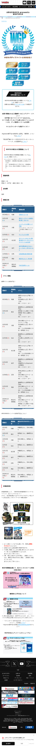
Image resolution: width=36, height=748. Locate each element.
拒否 (22, 743)
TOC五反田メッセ (24, 265)
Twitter (14, 664)
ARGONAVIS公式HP (24, 624)
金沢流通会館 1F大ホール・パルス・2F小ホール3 (26, 248)
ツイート (4, 21)
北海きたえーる (23, 214)
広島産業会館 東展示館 (25, 254)
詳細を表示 (31, 743)
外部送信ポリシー (18, 712)
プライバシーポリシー (18, 711)
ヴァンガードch (24, 2)
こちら (19, 136)
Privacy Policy (30, 739)
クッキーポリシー (18, 714)
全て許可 (8, 743)
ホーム (2, 18)
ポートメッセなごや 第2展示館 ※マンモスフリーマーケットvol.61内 (26, 240)
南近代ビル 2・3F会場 (25, 258)
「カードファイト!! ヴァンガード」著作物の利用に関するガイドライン (18, 715)
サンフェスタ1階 (24, 234)
